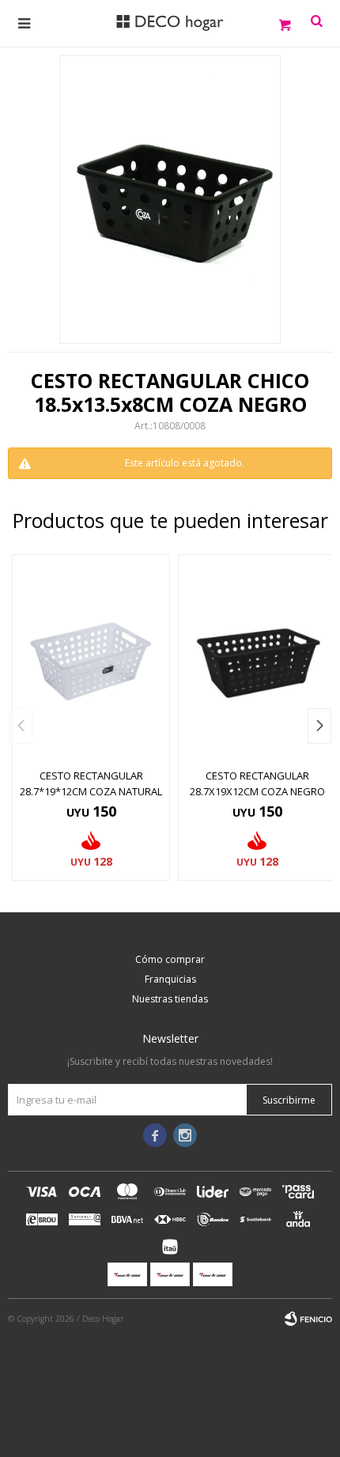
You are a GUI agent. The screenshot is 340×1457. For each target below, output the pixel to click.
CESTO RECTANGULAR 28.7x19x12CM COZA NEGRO (257, 783)
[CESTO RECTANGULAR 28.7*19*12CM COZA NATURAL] (91, 657)
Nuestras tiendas (170, 999)
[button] (319, 726)
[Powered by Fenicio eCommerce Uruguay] (308, 1319)
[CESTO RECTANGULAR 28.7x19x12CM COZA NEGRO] (257, 657)
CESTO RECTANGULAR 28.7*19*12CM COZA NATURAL (91, 783)
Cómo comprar (170, 959)
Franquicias (170, 979)
